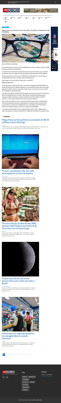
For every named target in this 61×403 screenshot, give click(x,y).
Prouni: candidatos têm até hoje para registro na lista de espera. (18, 172)
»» (31, 354)
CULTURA (40, 17)
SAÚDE (3, 341)
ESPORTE (6, 21)
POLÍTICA (27, 17)
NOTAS (5, 17)
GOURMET (20, 17)
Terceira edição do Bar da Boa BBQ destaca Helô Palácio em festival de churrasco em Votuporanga (19, 226)
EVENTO (4, 231)
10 (26, 354)
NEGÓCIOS (12, 17)
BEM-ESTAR (47, 17)
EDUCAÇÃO (5, 176)
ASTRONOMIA (5, 286)
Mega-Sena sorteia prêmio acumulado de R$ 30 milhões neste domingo (25, 121)
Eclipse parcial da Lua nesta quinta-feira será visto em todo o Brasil (18, 281)
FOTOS (33, 17)
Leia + (3, 130)
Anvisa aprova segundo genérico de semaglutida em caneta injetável (18, 336)
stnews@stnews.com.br (47, 376)
